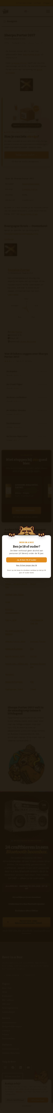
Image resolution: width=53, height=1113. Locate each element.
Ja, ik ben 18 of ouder (26, 560)
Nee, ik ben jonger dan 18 (26, 565)
